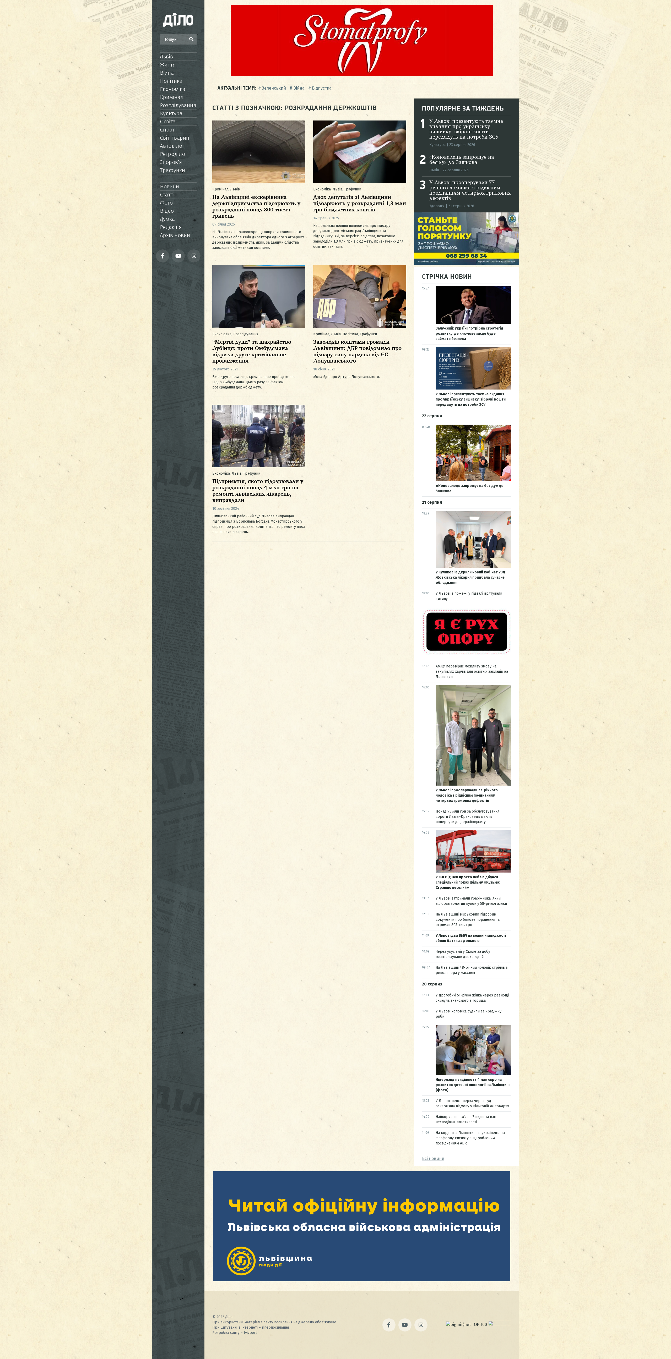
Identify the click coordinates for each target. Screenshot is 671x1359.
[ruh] (466, 653)
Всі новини (433, 1158)
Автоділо (171, 146)
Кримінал (171, 97)
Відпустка (322, 88)
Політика (171, 81)
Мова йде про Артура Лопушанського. (346, 377)
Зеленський (274, 88)
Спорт (167, 129)
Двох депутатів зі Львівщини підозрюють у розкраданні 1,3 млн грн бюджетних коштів (359, 204)
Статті (167, 194)
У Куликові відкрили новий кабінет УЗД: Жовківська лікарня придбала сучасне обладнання (471, 577)
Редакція (171, 227)
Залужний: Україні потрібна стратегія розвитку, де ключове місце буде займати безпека (469, 333)
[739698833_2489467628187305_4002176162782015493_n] (362, 74)
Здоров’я (171, 162)
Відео (167, 210)
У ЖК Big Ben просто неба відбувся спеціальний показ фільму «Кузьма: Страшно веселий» (468, 882)
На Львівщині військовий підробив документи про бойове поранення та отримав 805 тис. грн (468, 919)
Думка (167, 219)
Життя (168, 64)
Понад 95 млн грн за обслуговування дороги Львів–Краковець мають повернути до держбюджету (467, 816)
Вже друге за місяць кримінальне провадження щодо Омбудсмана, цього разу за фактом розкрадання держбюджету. (253, 382)
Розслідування (178, 105)
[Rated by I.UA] (499, 1324)
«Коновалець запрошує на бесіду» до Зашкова (461, 160)
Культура (171, 113)
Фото (166, 202)
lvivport (250, 1332)
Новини (169, 186)
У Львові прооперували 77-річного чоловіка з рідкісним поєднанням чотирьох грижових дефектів (470, 190)
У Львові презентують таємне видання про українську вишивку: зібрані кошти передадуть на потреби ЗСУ (466, 129)
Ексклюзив (221, 334)
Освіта (168, 121)
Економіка (172, 89)
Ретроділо (172, 154)
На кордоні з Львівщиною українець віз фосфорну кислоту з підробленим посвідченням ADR (470, 1138)
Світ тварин (174, 137)
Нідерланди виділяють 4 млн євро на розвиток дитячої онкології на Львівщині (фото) (473, 1084)
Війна (167, 72)
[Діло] (178, 19)
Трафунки (172, 170)
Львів (166, 56)
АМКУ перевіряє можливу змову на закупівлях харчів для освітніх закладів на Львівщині (472, 671)
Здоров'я (437, 206)
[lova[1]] (361, 1279)
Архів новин (175, 235)
